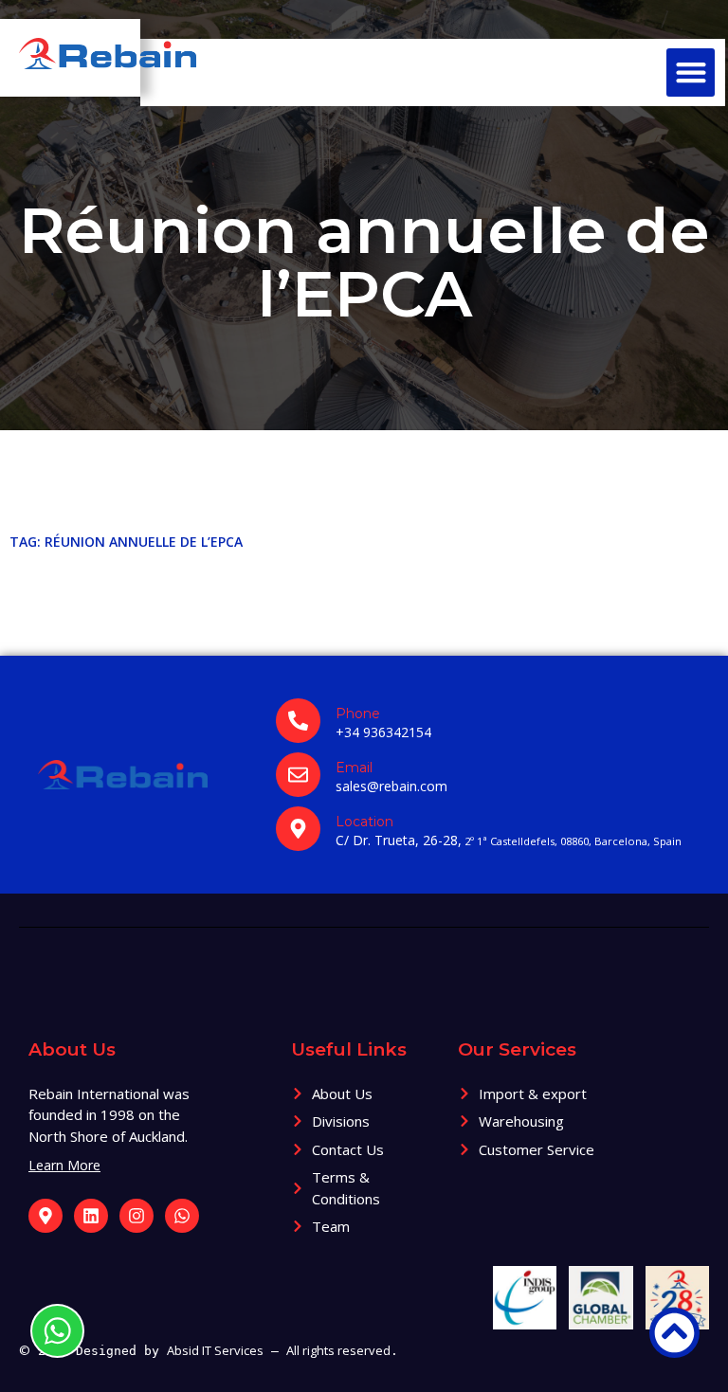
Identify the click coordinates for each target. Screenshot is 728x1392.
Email (354, 767)
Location (364, 821)
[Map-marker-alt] (45, 1216)
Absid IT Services (215, 1350)
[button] (690, 72)
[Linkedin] (91, 1216)
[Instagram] (136, 1216)
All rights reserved (338, 1350)
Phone (358, 713)
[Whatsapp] (182, 1216)
